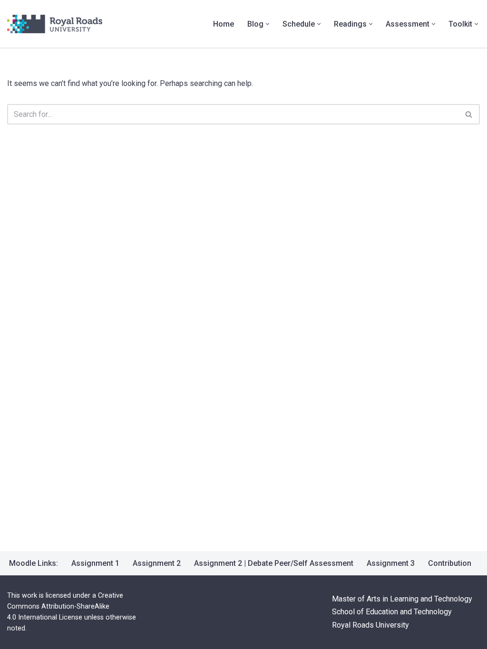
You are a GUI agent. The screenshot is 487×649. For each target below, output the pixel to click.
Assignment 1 (95, 563)
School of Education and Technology (392, 612)
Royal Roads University (370, 625)
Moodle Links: (33, 563)
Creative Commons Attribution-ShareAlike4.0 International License (65, 606)
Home (223, 24)
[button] (267, 24)
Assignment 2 (157, 563)
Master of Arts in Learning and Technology (402, 599)
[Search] (469, 114)
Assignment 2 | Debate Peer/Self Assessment (273, 563)
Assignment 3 (391, 563)
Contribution (449, 563)
